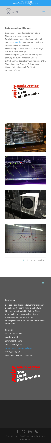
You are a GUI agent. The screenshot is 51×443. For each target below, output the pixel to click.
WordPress (24, 436)
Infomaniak (25, 439)
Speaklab (18, 42)
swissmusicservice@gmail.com (18, 348)
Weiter (41, 260)
